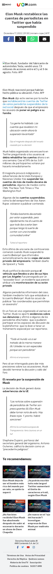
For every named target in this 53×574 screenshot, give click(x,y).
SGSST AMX (36, 566)
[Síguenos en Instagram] (33, 547)
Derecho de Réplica (17, 559)
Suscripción (36, 562)
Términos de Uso (15, 555)
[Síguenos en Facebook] (17, 547)
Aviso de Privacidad (35, 555)
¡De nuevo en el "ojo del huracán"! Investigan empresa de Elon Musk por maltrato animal (39, 522)
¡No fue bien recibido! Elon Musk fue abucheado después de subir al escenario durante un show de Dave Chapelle (14, 523)
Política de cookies (19, 566)
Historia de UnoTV (19, 562)
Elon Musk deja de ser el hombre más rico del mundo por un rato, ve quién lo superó (13, 486)
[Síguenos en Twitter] (22, 547)
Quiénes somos (36, 559)
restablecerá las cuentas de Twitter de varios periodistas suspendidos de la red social (25, 104)
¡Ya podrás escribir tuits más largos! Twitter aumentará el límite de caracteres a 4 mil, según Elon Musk (38, 488)
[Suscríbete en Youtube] (28, 547)
